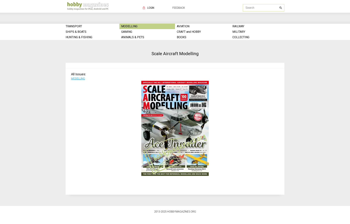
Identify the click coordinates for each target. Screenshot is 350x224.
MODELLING (78, 78)
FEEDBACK (178, 7)
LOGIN (150, 7)
